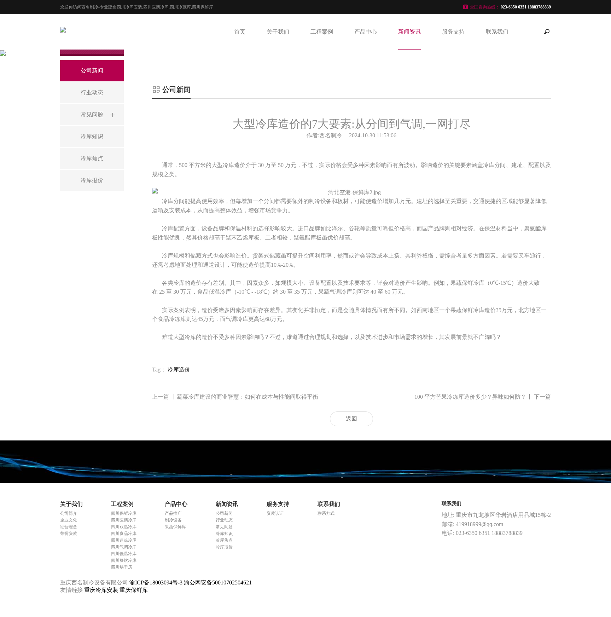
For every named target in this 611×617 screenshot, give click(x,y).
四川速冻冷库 (123, 540)
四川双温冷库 (123, 526)
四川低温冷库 (123, 553)
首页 (239, 32)
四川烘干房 (121, 567)
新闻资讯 (409, 32)
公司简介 (68, 513)
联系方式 (326, 513)
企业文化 (68, 520)
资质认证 (275, 513)
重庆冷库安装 (102, 590)
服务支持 (453, 32)
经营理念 (68, 526)
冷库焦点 (224, 540)
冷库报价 (224, 546)
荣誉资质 (68, 533)
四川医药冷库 (123, 520)
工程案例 (321, 32)
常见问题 (224, 526)
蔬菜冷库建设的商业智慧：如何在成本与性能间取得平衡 (235, 397)
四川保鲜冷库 (123, 513)
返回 (351, 419)
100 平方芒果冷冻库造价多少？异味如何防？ (482, 397)
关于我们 (278, 32)
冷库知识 (224, 533)
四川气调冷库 (123, 546)
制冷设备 (173, 520)
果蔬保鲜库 (175, 526)
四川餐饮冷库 (123, 560)
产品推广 (173, 513)
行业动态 (224, 520)
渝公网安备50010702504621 (218, 582)
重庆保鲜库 (134, 590)
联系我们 (497, 32)
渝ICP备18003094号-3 (155, 582)
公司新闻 (224, 513)
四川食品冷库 (123, 533)
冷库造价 (179, 370)
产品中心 (365, 32)
